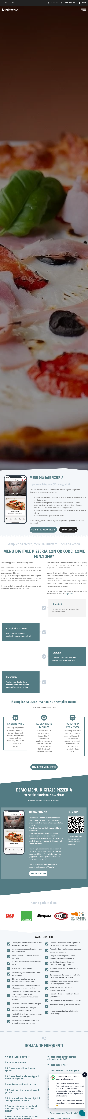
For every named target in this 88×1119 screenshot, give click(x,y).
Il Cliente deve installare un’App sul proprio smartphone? (22, 1077)
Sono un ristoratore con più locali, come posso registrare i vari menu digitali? (21, 1108)
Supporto (54, 3)
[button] (22, 1057)
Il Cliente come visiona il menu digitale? (20, 1069)
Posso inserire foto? (58, 1064)
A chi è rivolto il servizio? (18, 1056)
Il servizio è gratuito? (16, 1062)
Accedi (83, 3)
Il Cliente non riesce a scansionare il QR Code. (22, 1091)
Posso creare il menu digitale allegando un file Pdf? (61, 1058)
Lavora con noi (69, 3)
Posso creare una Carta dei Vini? (64, 1113)
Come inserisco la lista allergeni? (64, 1070)
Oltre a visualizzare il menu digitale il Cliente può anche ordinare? (22, 1099)
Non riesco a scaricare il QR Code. (22, 1084)
